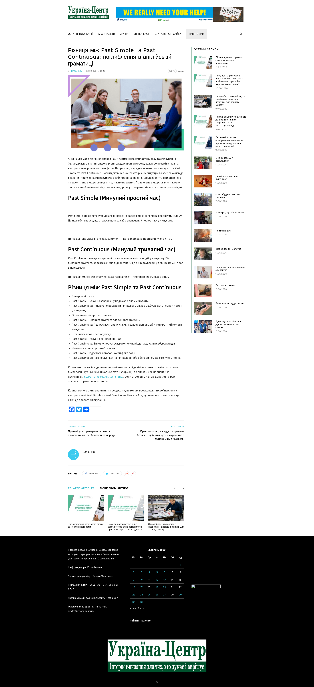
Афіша (124, 34)
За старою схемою (226, 285)
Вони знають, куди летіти (229, 303)
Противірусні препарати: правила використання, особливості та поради (91, 433)
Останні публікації (80, 34)
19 (157, 587)
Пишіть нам (196, 34)
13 (164, 579)
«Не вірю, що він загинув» (230, 212)
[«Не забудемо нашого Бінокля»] (203, 199)
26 (157, 594)
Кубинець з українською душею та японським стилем (229, 324)
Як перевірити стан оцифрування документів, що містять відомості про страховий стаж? (230, 141)
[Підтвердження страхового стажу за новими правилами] (86, 508)
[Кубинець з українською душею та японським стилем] (203, 326)
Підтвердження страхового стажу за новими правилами (85, 525)
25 (149, 594)
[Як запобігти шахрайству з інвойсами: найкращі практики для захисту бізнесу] (166, 508)
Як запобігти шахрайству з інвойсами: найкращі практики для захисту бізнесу (166, 527)
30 (133, 602)
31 (141, 602)
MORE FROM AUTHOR (114, 488)
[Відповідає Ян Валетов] (203, 254)
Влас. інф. (76, 71)
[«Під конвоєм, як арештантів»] (203, 163)
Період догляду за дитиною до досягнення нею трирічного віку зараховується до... (231, 121)
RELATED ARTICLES (81, 488)
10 (141, 579)
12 (157, 579)
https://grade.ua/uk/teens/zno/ (103, 376)
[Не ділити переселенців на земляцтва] (203, 272)
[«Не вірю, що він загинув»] (203, 217)
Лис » (141, 608)
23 (133, 594)
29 (180, 594)
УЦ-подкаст (141, 34)
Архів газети (106, 34)
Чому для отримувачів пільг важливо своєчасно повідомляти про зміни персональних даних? (125, 527)
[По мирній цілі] (203, 235)
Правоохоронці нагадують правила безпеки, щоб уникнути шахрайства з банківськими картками (160, 435)
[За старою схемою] (203, 290)
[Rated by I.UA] (206, 587)
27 (164, 594)
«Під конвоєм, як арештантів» (225, 159)
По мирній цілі (223, 230)
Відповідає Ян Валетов (228, 249)
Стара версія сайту (168, 34)
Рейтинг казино (140, 620)
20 (164, 587)
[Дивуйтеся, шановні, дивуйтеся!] (203, 181)
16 (134, 587)
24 (141, 594)
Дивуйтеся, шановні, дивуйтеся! (227, 177)
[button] (241, 33)
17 (141, 587)
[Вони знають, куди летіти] (203, 308)
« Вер (133, 608)
